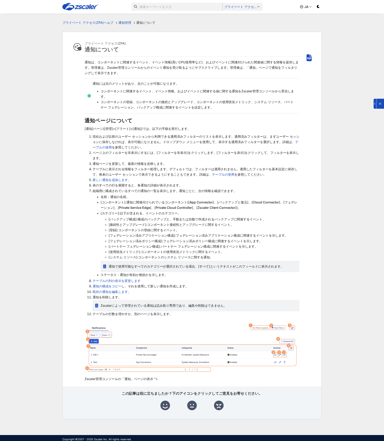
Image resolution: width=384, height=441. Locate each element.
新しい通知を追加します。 (112, 180)
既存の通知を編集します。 (112, 292)
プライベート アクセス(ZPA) (243, 7)
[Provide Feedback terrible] (218, 405)
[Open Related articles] (379, 104)
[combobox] (177, 7)
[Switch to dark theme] (318, 7)
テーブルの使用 (223, 174)
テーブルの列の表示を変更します (117, 281)
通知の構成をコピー (107, 286)
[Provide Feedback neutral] (192, 405)
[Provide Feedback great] (165, 405)
